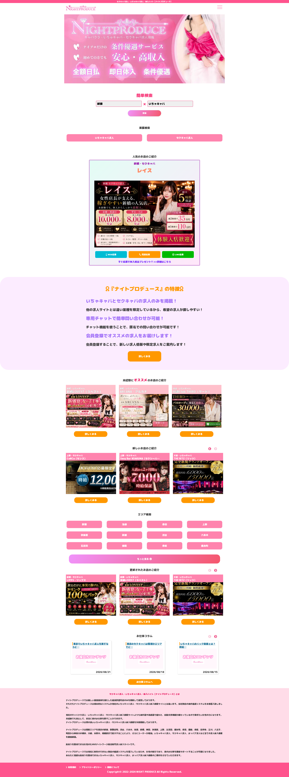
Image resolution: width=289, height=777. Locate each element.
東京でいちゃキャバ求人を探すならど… (90, 645)
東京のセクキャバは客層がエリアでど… (144, 645)
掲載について (113, 767)
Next (219, 449)
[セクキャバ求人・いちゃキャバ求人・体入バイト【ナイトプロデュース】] (81, 9)
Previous (213, 449)
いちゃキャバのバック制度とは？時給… (197, 645)
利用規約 (72, 767)
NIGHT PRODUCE (146, 771)
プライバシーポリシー (92, 767)
